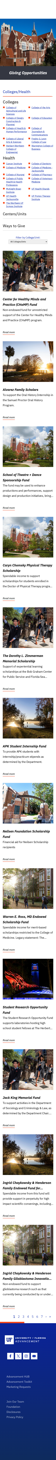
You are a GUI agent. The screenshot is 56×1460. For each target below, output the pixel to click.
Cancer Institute (14, 163)
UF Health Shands (40, 188)
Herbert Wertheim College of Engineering (15, 149)
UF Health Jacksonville (12, 198)
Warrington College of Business (42, 147)
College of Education (42, 118)
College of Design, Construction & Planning (15, 121)
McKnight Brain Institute (13, 190)
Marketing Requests (19, 1387)
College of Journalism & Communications (40, 131)
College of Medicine (16, 167)
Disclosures (14, 1412)
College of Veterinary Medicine (42, 180)
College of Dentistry (41, 163)
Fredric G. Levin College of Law (39, 140)
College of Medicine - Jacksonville (42, 169)
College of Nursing (15, 174)
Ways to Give (14, 225)
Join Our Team (15, 1401)
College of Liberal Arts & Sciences (15, 140)
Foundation (13, 1407)
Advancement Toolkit (19, 1381)
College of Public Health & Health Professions (14, 181)
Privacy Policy (15, 1417)
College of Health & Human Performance (16, 130)
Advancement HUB (18, 1376)
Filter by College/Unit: (28, 237)
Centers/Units (15, 213)
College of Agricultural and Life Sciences (16, 110)
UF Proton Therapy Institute (41, 198)
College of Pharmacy (42, 174)
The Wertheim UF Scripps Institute (14, 205)
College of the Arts (41, 107)
